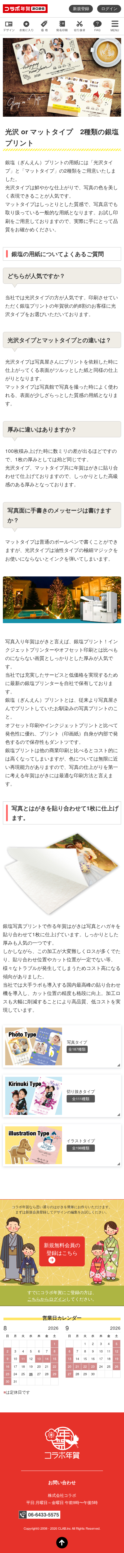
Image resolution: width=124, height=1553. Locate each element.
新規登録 (81, 8)
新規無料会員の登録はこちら (62, 1248)
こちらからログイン (46, 1299)
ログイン (109, 8)
